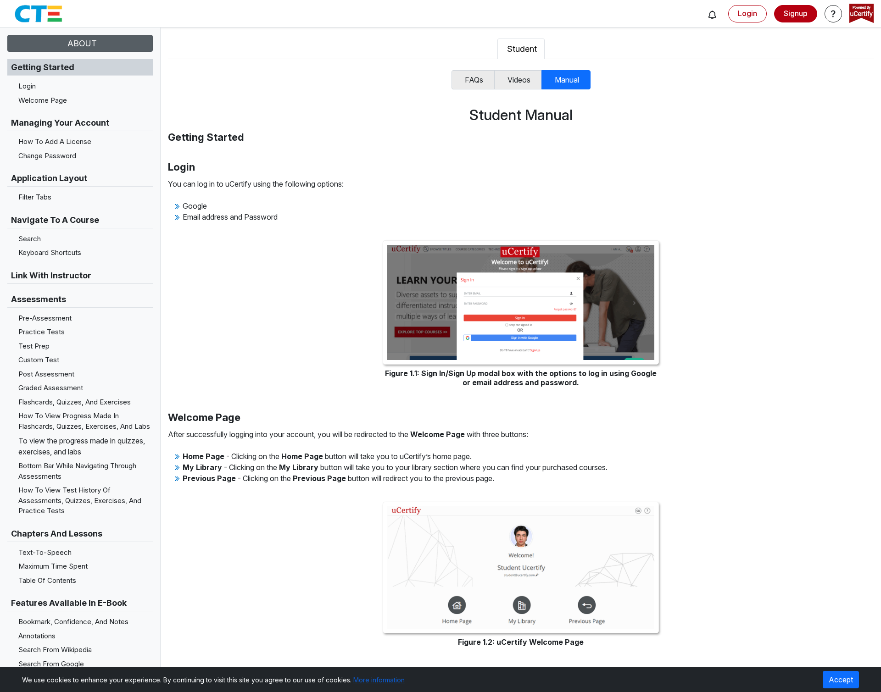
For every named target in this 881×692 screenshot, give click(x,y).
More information (379, 680)
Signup (796, 13)
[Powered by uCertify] (861, 14)
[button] (712, 14)
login (747, 13)
